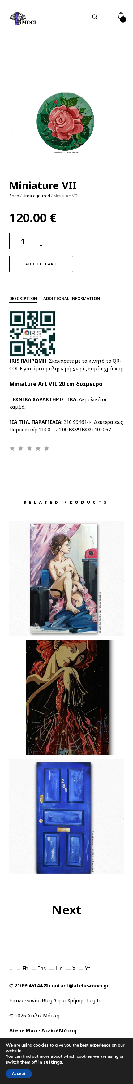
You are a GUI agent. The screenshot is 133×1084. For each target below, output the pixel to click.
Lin (59, 968)
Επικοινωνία (24, 1000)
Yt (88, 968)
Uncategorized (36, 195)
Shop (14, 195)
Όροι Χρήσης (69, 1000)
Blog (47, 1000)
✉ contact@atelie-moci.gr (76, 985)
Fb (26, 968)
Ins (42, 968)
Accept (19, 1073)
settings (52, 1062)
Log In (94, 1000)
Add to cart (41, 263)
